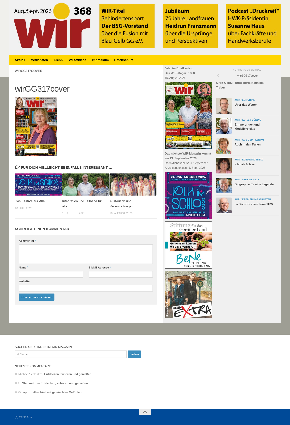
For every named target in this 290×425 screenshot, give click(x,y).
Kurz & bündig (251, 119)
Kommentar (27, 240)
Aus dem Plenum (253, 139)
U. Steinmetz (27, 383)
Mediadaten (39, 60)
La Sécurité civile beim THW (254, 204)
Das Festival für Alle (30, 201)
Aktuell (20, 60)
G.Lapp (23, 392)
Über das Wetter (246, 104)
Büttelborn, (243, 82)
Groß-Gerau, (225, 82)
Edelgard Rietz (252, 159)
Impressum (100, 60)
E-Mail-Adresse (100, 267)
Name (23, 267)
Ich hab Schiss (245, 164)
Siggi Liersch (250, 179)
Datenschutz (123, 60)
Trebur (220, 87)
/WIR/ (237, 100)
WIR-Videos (77, 60)
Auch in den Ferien (248, 144)
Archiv (58, 60)
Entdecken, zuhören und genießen (67, 374)
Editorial (248, 100)
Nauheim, (257, 82)
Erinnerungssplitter (256, 199)
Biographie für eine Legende (254, 184)
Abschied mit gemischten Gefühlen (57, 392)
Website (24, 281)
